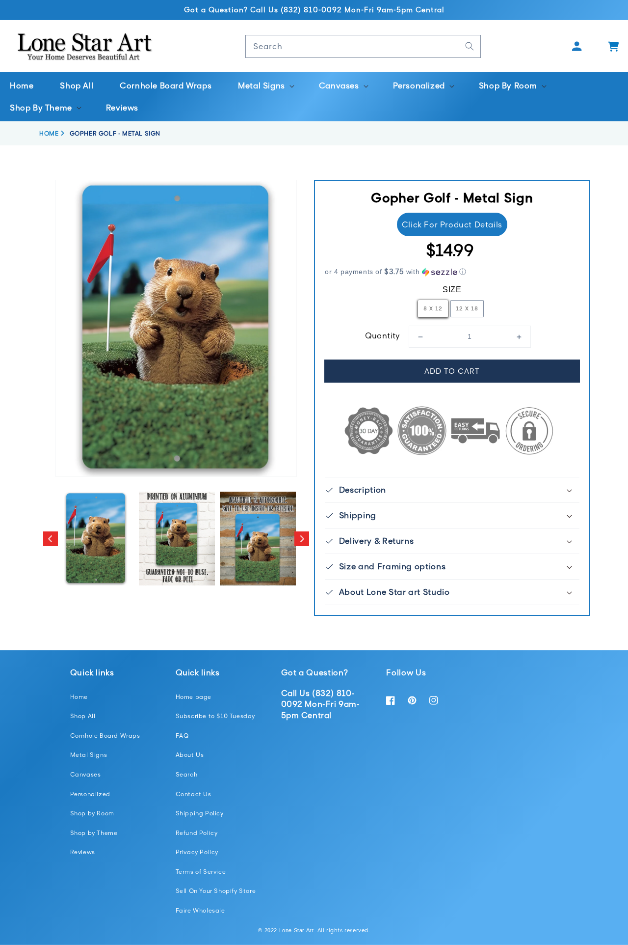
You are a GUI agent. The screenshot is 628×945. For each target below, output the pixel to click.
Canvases (85, 774)
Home (79, 696)
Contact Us (193, 794)
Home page (193, 696)
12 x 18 (467, 308)
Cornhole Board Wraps (105, 735)
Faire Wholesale (200, 910)
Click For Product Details (452, 224)
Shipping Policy (200, 813)
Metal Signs (88, 754)
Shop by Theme (94, 832)
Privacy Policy (197, 852)
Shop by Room (92, 813)
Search (187, 774)
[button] (265, 86)
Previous (50, 538)
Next (301, 538)
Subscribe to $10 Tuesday (215, 716)
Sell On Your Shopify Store (216, 890)
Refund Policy (197, 832)
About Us (190, 754)
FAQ (182, 735)
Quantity (382, 335)
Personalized (90, 794)
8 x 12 (433, 308)
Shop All (83, 716)
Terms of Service (201, 871)
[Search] (469, 46)
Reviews (82, 852)
